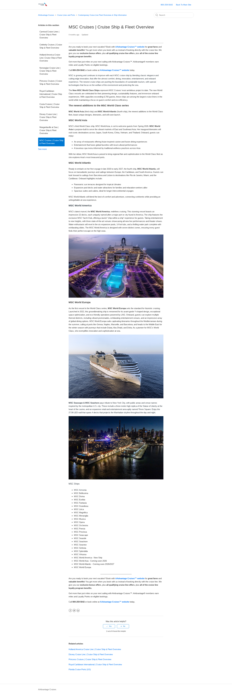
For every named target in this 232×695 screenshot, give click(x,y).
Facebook (70, 610)
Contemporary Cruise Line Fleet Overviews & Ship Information (102, 15)
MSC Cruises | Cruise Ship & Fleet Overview (51, 142)
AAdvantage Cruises (46, 15)
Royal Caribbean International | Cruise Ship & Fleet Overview (50, 94)
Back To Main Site (183, 5)
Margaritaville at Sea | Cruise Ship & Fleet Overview (48, 130)
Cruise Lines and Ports (66, 15)
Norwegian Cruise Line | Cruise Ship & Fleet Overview (49, 71)
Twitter (74, 610)
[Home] (43, 6)
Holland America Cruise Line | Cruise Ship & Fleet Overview (50, 58)
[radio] (109, 626)
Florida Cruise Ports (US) (80, 669)
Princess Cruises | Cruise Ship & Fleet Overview (50, 82)
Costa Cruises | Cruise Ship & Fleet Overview (49, 105)
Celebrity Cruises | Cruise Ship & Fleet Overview (50, 46)
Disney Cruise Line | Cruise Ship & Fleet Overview (48, 117)
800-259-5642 (167, 5)
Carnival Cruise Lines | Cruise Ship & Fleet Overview (49, 34)
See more (42, 149)
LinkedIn (78, 610)
